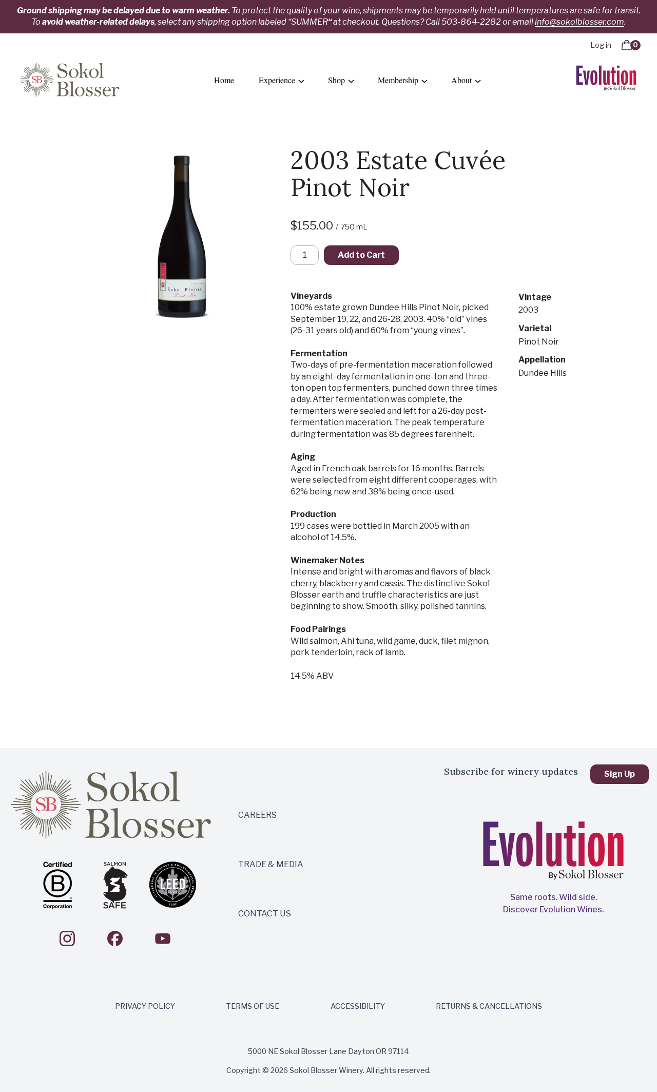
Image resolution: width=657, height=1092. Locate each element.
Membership (398, 79)
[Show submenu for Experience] (301, 80)
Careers (257, 815)
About (461, 79)
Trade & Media (270, 864)
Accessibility (358, 1006)
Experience (277, 79)
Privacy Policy (145, 1006)
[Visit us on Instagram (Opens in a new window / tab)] (67, 938)
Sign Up (619, 774)
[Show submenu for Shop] (351, 80)
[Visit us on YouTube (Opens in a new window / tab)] (162, 938)
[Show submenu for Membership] (424, 80)
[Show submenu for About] (478, 80)
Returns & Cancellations (489, 1006)
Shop (336, 79)
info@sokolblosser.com (579, 22)
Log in (600, 45)
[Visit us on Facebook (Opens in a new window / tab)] (115, 938)
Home (224, 79)
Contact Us (264, 913)
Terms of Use (252, 1006)
